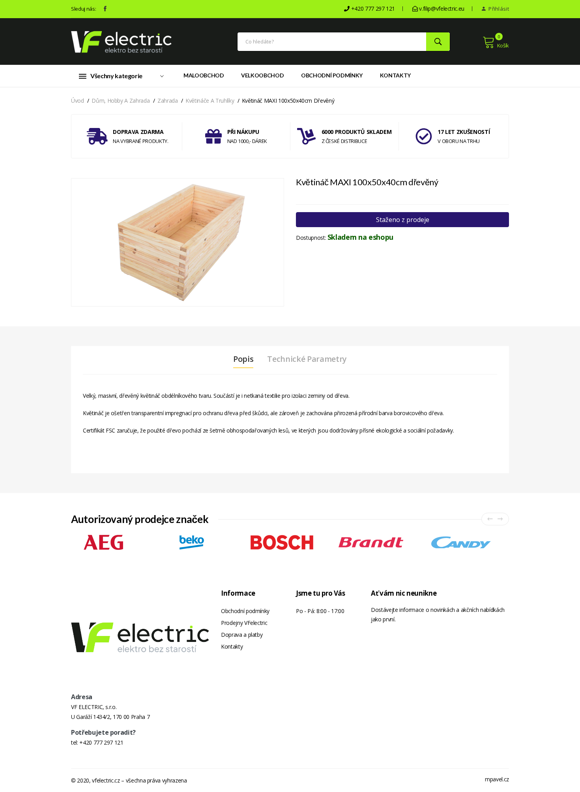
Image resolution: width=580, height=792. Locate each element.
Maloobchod (203, 75)
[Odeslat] (438, 41)
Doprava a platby (241, 634)
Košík (503, 45)
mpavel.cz (497, 779)
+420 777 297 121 (101, 742)
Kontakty (395, 75)
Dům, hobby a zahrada (121, 100)
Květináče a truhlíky (209, 100)
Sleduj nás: (83, 8)
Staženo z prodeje (402, 219)
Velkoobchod (262, 75)
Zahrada (167, 100)
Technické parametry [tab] (306, 359)
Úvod (77, 100)
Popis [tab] (243, 359)
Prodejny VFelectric (244, 622)
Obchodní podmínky (332, 75)
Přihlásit (498, 8)
